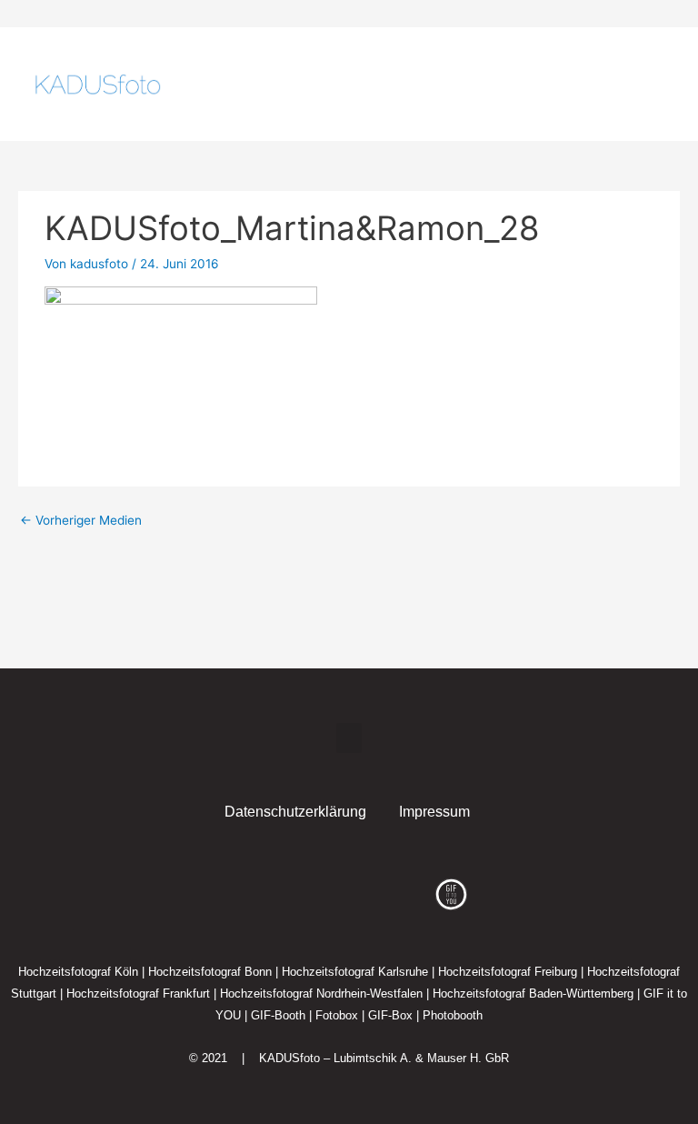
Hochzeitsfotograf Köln (78, 971)
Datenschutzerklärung (295, 811)
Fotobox (336, 1015)
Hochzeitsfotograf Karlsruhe (355, 971)
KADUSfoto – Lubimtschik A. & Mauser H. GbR (384, 1058)
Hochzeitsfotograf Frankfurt (138, 993)
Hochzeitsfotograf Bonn (210, 971)
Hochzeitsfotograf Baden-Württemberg (533, 993)
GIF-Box (390, 1015)
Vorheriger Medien (81, 520)
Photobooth (453, 1015)
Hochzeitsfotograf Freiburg (507, 971)
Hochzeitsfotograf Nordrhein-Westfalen (321, 993)
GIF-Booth (278, 1015)
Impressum (434, 811)
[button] (628, 84)
